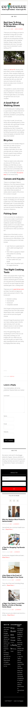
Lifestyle (12, 376)
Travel (11, 651)
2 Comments (16, 524)
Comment (7, 395)
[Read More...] (9, 529)
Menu (15, 16)
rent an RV (12, 69)
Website (6, 432)
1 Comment (18, 579)
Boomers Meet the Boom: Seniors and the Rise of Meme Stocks (20, 648)
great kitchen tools (18, 289)
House (12, 640)
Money (14, 649)
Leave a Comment (19, 29)
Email (5, 424)
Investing (12, 642)
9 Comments (18, 609)
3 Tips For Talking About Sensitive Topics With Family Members (20, 662)
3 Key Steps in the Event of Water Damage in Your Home (12, 576)
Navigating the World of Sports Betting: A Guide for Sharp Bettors (20, 634)
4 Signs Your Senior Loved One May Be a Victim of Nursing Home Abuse (13, 605)
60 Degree (14, 7)
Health (12, 638)
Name (5, 416)
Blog (12, 628)
